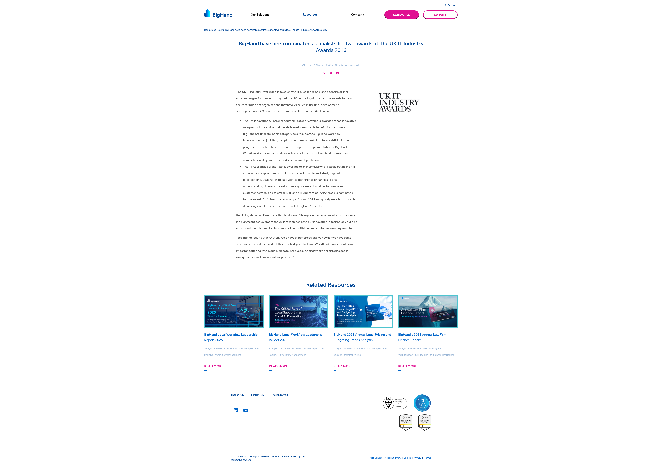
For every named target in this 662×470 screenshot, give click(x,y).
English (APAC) (280, 394)
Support (440, 14)
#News (318, 65)
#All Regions (421, 354)
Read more (213, 366)
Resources (310, 14)
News (220, 29)
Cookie (407, 457)
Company (357, 14)
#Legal (307, 65)
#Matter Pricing (352, 354)
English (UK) (238, 394)
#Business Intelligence (442, 354)
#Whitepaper (246, 348)
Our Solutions (260, 14)
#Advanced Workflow (225, 348)
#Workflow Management (342, 65)
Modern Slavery (392, 457)
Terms (427, 457)
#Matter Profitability (354, 348)
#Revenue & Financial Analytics (424, 348)
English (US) (258, 394)
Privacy (417, 457)
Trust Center (375, 457)
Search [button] (453, 5)
